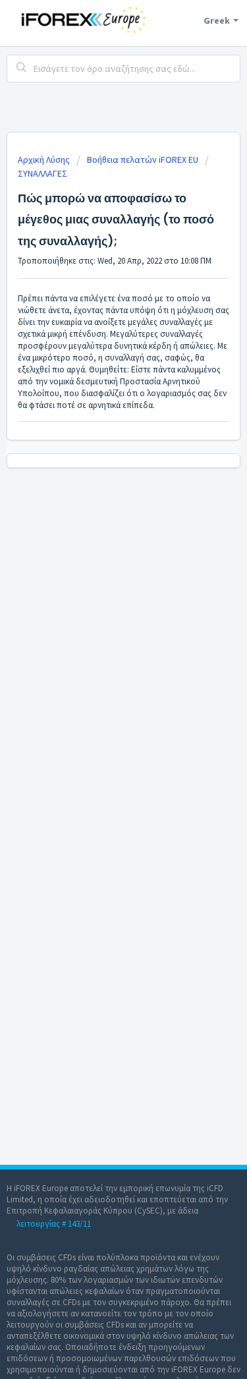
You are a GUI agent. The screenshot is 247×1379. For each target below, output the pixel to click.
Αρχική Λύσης (45, 159)
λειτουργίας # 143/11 (53, 1223)
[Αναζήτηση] (22, 68)
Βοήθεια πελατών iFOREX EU (142, 159)
